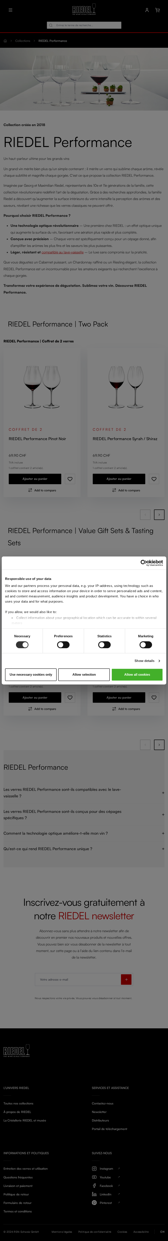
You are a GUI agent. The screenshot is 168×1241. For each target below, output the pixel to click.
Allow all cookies (137, 675)
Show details (144, 661)
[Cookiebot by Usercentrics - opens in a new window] (144, 563)
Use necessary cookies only (31, 675)
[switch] (63, 644)
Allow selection (84, 675)
